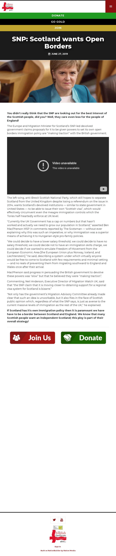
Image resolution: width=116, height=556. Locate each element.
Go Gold (58, 21)
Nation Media (70, 551)
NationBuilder (54, 551)
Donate (58, 15)
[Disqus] (58, 387)
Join (58, 27)
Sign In (58, 547)
